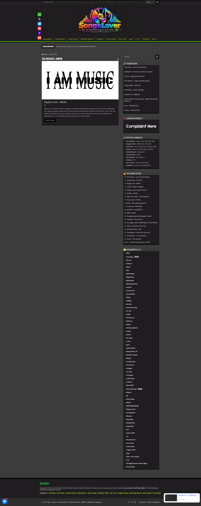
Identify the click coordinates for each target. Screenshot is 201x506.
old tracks (60, 493)
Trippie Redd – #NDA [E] (132, 85)
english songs (123, 493)
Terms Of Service (74, 502)
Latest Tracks (72, 39)
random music (71, 493)
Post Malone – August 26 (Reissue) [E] (137, 81)
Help (48, 502)
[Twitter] (133, 502)
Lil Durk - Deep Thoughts (135, 187)
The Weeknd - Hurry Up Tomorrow (138, 232)
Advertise (90, 502)
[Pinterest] (39, 28)
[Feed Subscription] (118, 59)
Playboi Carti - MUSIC (134, 183)
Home (45, 54)
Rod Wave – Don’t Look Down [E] (135, 67)
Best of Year (123, 39)
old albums (81, 493)
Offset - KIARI (131, 213)
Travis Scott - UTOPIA (134, 200)
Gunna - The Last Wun (134, 239)
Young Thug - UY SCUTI (134, 180)
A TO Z (137, 39)
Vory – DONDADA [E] (131, 106)
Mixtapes (100, 39)
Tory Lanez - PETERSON (134, 206)
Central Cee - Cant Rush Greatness (138, 177)
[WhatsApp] (39, 14)
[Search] (157, 2)
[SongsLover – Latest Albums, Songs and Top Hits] (100, 19)
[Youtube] (135, 502)
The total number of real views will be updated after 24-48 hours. (76, 46)
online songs (91, 493)
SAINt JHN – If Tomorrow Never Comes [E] (138, 72)
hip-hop (100, 493)
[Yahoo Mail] (39, 33)
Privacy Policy (63, 502)
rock (115, 493)
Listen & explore (50, 120)
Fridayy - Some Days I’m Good (137, 190)
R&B (106, 493)
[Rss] (129, 502)
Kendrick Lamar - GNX (134, 229)
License (54, 502)
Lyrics (131, 39)
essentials (52, 493)
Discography (47, 39)
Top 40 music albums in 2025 (140, 242)
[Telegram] (39, 23)
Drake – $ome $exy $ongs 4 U (136, 203)
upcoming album (135, 493)
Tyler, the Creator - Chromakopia (138, 196)
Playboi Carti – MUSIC (55, 102)
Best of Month (111, 39)
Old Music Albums (87, 39)
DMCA (84, 502)
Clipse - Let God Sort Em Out (136, 226)
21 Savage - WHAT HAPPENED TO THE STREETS (142, 223)
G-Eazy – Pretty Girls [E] (132, 110)
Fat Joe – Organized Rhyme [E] (134, 76)
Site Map (98, 502)
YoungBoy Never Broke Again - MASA (139, 216)
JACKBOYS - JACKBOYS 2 (135, 210)
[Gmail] (39, 37)
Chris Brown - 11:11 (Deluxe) (136, 236)
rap (110, 493)
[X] (39, 19)
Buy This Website (153, 502)
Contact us (142, 502)
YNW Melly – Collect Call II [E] (134, 90)
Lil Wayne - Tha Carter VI (135, 219)
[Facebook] (131, 502)
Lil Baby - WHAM (132, 193)
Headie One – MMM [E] (132, 94)
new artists (157, 493)
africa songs (147, 493)
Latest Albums (60, 39)
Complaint (145, 39)
